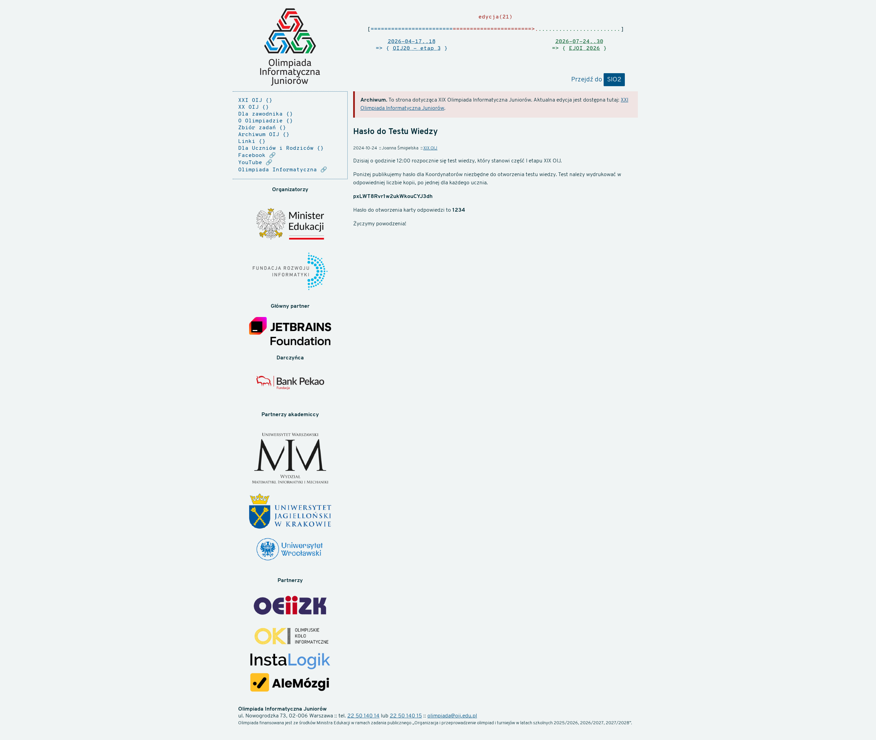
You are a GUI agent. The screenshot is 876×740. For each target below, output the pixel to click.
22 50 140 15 (406, 716)
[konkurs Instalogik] (290, 662)
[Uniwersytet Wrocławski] (290, 550)
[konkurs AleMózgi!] (290, 683)
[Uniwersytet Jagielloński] (290, 511)
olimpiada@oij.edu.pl (452, 716)
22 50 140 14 (363, 716)
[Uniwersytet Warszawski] (290, 459)
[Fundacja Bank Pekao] (290, 386)
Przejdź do (596, 80)
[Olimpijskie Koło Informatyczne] (290, 636)
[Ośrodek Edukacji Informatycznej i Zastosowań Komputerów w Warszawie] (290, 606)
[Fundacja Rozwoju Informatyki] (290, 272)
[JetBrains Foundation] (290, 332)
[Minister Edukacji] (290, 225)
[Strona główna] (290, 47)
